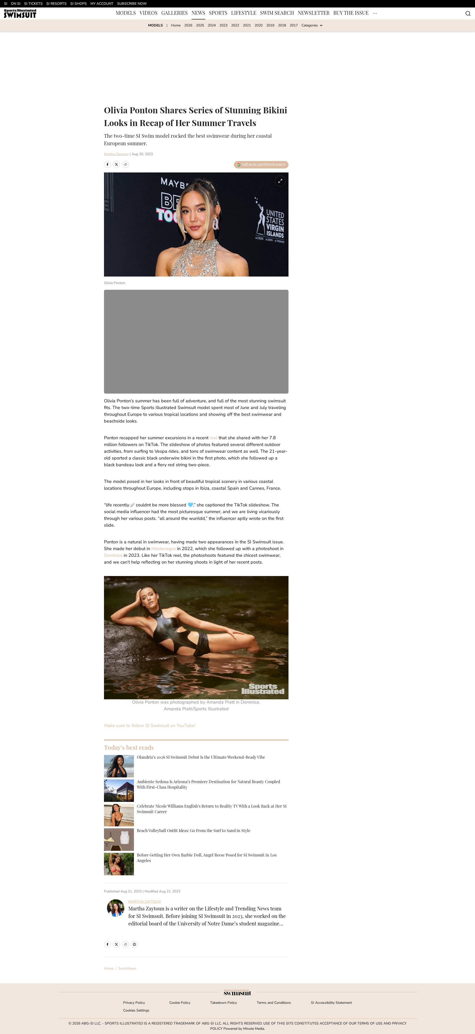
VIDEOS (149, 13)
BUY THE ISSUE (351, 13)
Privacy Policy (134, 1003)
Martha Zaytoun (116, 154)
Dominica (113, 556)
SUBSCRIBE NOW (132, 4)
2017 (294, 25)
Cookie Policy (179, 1003)
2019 (270, 25)
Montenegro (163, 549)
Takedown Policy (223, 1003)
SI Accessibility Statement (331, 1003)
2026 (188, 25)
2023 (223, 25)
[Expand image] (280, 181)
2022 (235, 25)
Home (176, 25)
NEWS (198, 13)
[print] (134, 944)
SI (5, 4)
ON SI (15, 4)
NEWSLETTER (314, 13)
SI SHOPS (78, 4)
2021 (247, 25)
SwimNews (127, 969)
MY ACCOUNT (102, 4)
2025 (200, 25)
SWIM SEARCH (277, 13)
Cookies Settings (136, 1011)
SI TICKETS (33, 4)
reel (213, 438)
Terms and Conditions (274, 1003)
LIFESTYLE (243, 13)
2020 (259, 25)
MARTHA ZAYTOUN (144, 902)
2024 (212, 25)
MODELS (126, 13)
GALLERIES (174, 13)
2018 (282, 25)
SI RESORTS (56, 4)
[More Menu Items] (375, 13)
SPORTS (218, 13)
